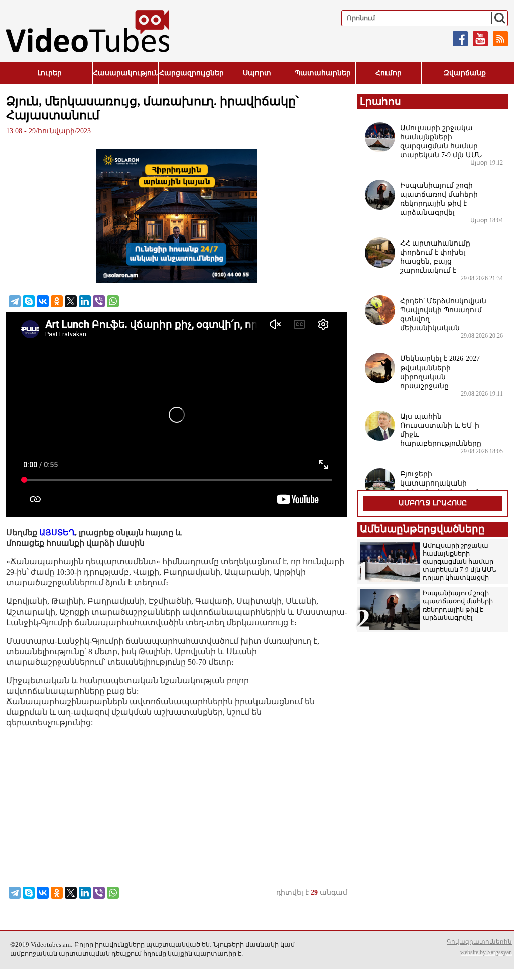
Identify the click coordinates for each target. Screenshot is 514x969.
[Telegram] (15, 301)
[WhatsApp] (113, 301)
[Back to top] (496, 951)
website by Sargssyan (486, 952)
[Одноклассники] (57, 301)
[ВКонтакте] (43, 301)
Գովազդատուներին (479, 941)
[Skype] (29, 301)
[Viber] (99, 301)
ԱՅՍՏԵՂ (56, 532)
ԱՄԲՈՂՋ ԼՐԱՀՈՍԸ (433, 503)
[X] (71, 301)
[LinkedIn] (85, 301)
